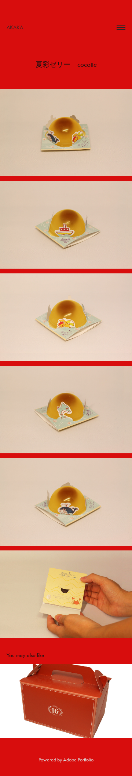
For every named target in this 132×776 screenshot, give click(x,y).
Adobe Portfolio (78, 760)
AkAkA (15, 27)
